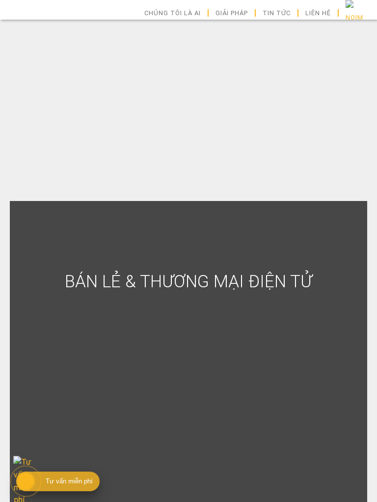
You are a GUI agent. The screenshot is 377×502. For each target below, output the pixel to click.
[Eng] (354, 13)
